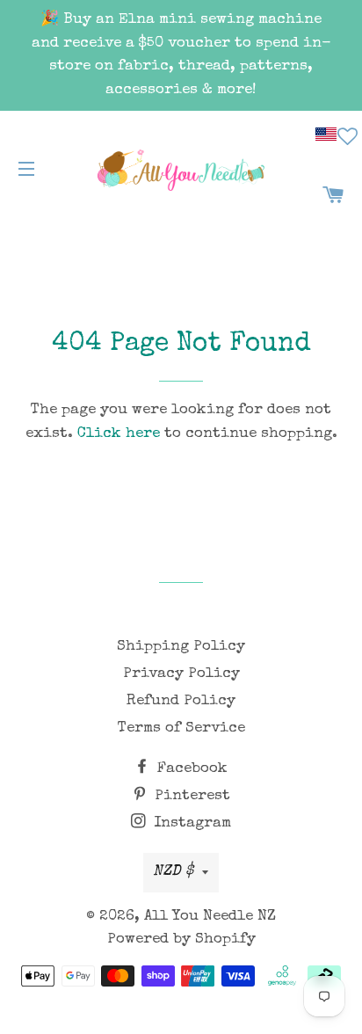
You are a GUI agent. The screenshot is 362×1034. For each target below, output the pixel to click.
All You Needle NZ (210, 916)
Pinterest (190, 796)
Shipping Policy (181, 646)
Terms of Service (181, 728)
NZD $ (173, 871)
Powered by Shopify (181, 939)
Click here (118, 433)
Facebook (190, 768)
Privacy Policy (181, 673)
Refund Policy (181, 701)
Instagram (190, 823)
